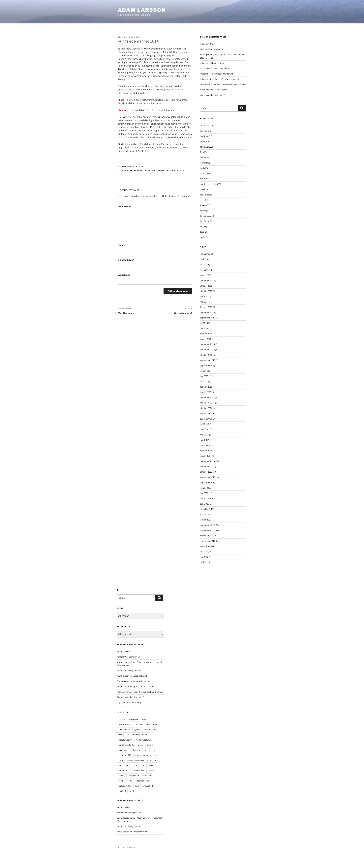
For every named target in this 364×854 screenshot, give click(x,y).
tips (132, 781)
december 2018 (207, 280)
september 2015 (207, 360)
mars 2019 (205, 270)
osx (126, 765)
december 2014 (207, 397)
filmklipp (204, 147)
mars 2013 (205, 509)
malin (120, 760)
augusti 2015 (206, 365)
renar (151, 765)
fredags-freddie (140, 734)
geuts (140, 745)
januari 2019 (205, 275)
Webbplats (124, 275)
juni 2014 (204, 429)
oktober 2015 (206, 355)
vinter (180, 171)
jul (152, 750)
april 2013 (204, 504)
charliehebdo (124, 729)
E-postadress (126, 260)
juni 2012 (204, 557)
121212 (121, 719)
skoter (151, 770)
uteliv (202, 237)
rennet (162, 171)
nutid (202, 178)
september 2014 (207, 413)
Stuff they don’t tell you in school (224, 79)
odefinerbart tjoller (208, 184)
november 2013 (207, 466)
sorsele (203, 205)
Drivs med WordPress (127, 847)
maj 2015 (204, 381)
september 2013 (207, 477)
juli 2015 (204, 371)
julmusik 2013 (124, 755)
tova (202, 232)
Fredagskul (205, 74)
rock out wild (138, 770)
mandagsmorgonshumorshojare (141, 760)
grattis (150, 745)
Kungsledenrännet (153, 48)
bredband (138, 724)
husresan (122, 750)
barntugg (204, 136)
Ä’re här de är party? (218, 89)
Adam (137, 37)
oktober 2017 (206, 291)
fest (120, 734)
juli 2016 (204, 323)
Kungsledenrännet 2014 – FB (133, 151)
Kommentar (125, 206)
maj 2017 (204, 302)
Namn (122, 245)
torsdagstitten (124, 786)
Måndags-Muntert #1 (223, 74)
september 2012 (207, 541)
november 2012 (207, 530)
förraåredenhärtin (126, 745)
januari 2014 (205, 456)
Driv (211, 44)
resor (202, 200)
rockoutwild (123, 770)
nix (119, 765)
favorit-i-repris (150, 729)
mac (157, 755)
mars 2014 (205, 445)
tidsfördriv (204, 221)
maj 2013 (204, 498)
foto (202, 152)
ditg (201, 95)
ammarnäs (128, 167)
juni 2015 (204, 376)
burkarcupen (152, 724)
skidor (171, 171)
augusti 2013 (206, 482)
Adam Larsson (142, 10)
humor (203, 157)
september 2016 (207, 317)
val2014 (122, 791)
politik (202, 189)
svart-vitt (146, 775)
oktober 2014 (206, 408)
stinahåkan (134, 775)
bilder (139, 167)
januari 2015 (205, 392)
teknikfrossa (205, 216)
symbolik (122, 781)
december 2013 (207, 461)
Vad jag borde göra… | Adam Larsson (216, 54)
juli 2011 (203, 562)
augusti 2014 (206, 419)
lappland (151, 171)
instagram (135, 750)
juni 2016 (204, 328)
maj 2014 (204, 434)
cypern (137, 729)
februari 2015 (206, 387)
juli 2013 (204, 488)
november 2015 (207, 349)
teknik (203, 210)
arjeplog (203, 131)
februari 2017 (206, 307)
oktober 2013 (206, 472)
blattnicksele (124, 724)
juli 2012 (204, 551)
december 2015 (207, 344)
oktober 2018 (206, 286)
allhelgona (133, 719)
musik (203, 173)
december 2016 (207, 312)
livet (202, 168)
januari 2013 (205, 519)
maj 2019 (204, 264)
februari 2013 (206, 514)
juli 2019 (204, 259)
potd (143, 765)
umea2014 (148, 786)
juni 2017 (204, 296)
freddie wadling (125, 740)
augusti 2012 (206, 546)
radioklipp (204, 194)
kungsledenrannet (133, 171)
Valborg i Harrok (216, 63)
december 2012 (207, 525)
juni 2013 (204, 493)
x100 (132, 791)
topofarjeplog (143, 781)
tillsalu (203, 226)
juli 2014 (204, 424)
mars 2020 (205, 254)
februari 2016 (206, 333)
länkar (203, 163)
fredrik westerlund (144, 740)
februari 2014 (206, 450)
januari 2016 (205, 339)
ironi (145, 750)
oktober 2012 (206, 535)
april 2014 (204, 440)
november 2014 (207, 402)
